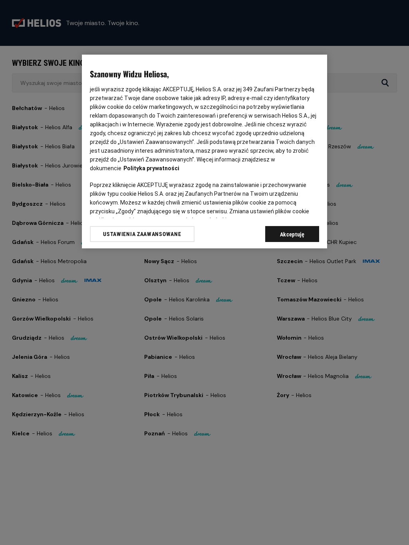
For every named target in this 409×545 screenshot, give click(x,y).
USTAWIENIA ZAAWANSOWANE (142, 234)
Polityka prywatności (151, 168)
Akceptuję (292, 234)
